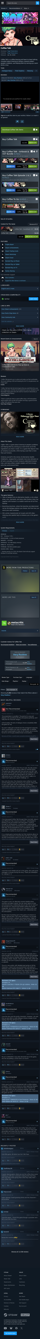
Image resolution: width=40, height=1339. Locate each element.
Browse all (34, 224)
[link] (22, 166)
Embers (8, 755)
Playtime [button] (15, 681)
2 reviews (8, 705)
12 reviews (8, 1005)
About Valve (22, 1275)
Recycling (22, 1285)
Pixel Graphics (19, 71)
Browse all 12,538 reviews (20, 1252)
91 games (8, 859)
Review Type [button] (5, 677)
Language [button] (29, 677)
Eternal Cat (9, 888)
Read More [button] (34, 739)
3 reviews (15, 808)
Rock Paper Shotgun (6, 404)
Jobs (20, 1279)
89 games (8, 808)
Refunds (6, 1309)
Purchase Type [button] (17, 677)
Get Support (22, 1303)
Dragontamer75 (10, 941)
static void (9, 858)
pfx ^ (7, 1115)
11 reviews (15, 859)
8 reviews (8, 757)
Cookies (6, 1306)
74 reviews (8, 1073)
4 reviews (8, 1117)
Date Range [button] (5, 681)
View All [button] (36, 339)
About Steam (8, 1275)
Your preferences (32, 644)
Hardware (22, 1282)
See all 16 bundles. (7, 219)
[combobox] (21, 3)
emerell (8, 1044)
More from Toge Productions (20, 568)
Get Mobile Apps (10, 1333)
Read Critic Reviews (17, 624)
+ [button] (36, 71)
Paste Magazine (5, 395)
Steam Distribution (9, 1285)
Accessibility (7, 1299)
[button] (4, 8)
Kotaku (3, 384)
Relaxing (30, 71)
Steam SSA (7, 1279)
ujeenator (9, 703)
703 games (8, 942)
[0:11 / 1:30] (20, 93)
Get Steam (22, 1296)
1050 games (9, 890)
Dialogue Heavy (7, 71)
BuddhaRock (9, 1003)
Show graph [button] (33, 684)
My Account (22, 1306)
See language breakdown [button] (7, 644)
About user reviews (21, 644)
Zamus (8, 1071)
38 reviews (17, 890)
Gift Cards (7, 1288)
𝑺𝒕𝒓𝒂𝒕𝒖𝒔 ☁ (8, 806)
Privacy (6, 1296)
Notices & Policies (9, 1303)
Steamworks (7, 1282)
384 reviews (17, 942)
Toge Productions (12, 51)
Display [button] (24, 681)
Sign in (3, 115)
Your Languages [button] (11, 689)
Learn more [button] (33, 299)
